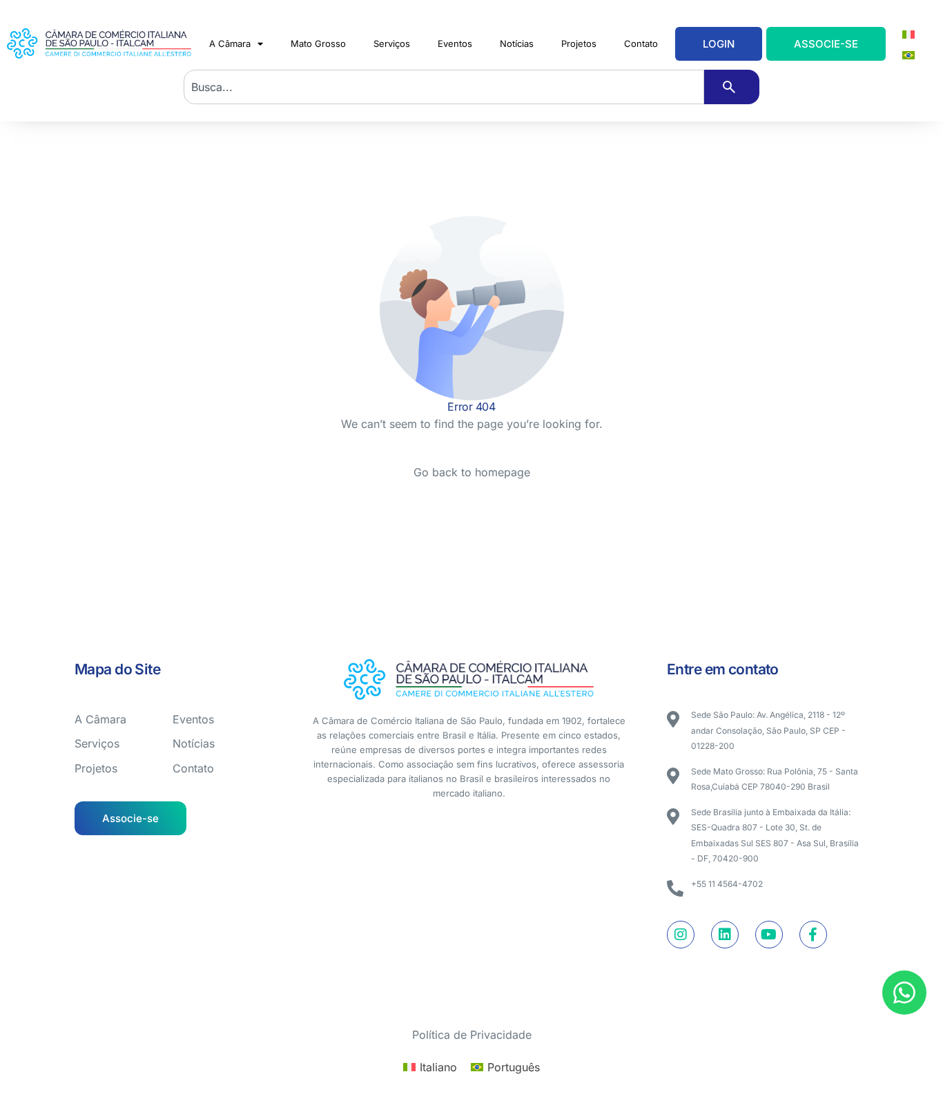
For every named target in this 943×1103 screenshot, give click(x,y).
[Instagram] (680, 934)
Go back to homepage (472, 472)
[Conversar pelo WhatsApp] (904, 992)
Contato (641, 43)
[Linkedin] (725, 934)
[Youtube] (769, 934)
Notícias (517, 43)
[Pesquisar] (731, 87)
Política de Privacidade (472, 1035)
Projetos (578, 43)
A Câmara (230, 43)
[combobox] (444, 87)
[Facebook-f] (813, 934)
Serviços (391, 43)
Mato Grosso (318, 43)
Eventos (455, 43)
